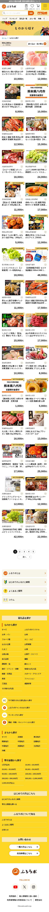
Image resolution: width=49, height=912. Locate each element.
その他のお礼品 (8, 688)
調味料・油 (6, 664)
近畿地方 (37, 741)
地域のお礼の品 (30, 669)
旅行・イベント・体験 (10, 669)
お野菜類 (27, 644)
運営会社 (38, 900)
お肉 (26, 634)
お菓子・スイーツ (31, 654)
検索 (31, 13)
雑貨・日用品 (7, 674)
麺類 (26, 659)
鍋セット (27, 664)
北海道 (20, 737)
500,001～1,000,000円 (33, 778)
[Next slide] (47, 18)
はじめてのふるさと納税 (11, 799)
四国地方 (21, 746)
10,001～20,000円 (32, 765)
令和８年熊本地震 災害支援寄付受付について (24, 1)
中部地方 (21, 741)
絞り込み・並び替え (35, 44)
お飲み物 (5, 654)
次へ (24, 557)
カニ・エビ (28, 639)
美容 (3, 679)
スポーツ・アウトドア (32, 674)
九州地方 (37, 746)
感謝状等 (27, 684)
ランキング (13, 19)
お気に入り (32, 9)
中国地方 (5, 746)
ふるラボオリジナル (31, 629)
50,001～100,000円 (9, 774)
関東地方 (5, 741)
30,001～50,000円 (32, 769)
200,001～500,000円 (10, 778)
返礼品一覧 (23, 19)
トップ (4, 19)
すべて (4, 629)
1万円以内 (6, 765)
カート (38, 9)
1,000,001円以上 (8, 783)
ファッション (29, 679)
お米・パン (6, 634)
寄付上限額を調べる (9, 804)
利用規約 (12, 896)
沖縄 (3, 750)
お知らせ (5, 830)
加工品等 (5, 659)
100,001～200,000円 (33, 774)
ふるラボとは (7, 820)
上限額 (26, 9)
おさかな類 (6, 644)
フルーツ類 (6, 639)
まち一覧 (33, 19)
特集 (39, 19)
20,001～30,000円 (9, 769)
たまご (4, 649)
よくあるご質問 (8, 825)
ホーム (4, 38)
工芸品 (4, 684)
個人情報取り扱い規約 (28, 896)
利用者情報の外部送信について (19, 900)
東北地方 (37, 737)
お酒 (26, 649)
